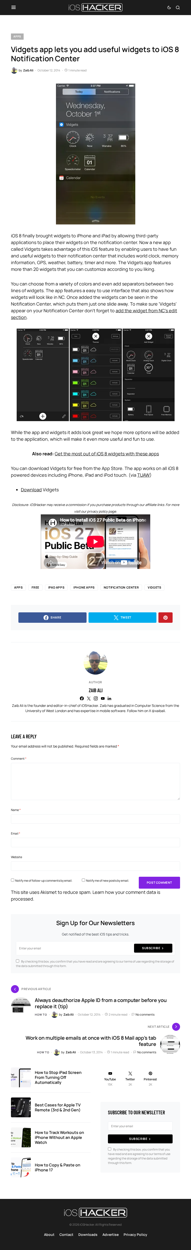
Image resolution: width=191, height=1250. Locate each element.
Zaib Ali (95, 690)
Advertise (110, 1234)
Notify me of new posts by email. (107, 880)
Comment (18, 758)
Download (31, 490)
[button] (13, 7)
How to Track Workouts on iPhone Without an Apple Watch (59, 1137)
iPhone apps (84, 587)
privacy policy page (101, 511)
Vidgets (154, 587)
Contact (66, 1234)
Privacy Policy (135, 1234)
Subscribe (151, 948)
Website (16, 857)
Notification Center (121, 587)
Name (16, 810)
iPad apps (56, 587)
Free (35, 587)
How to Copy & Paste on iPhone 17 (57, 1167)
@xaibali (158, 710)
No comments (145, 1014)
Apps (17, 36)
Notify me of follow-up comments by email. (43, 880)
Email (15, 833)
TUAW (143, 475)
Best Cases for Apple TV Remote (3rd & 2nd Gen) (58, 1107)
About (49, 1234)
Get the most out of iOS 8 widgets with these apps (107, 454)
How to (41, 1014)
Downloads (87, 1234)
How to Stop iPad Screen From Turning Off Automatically (58, 1077)
